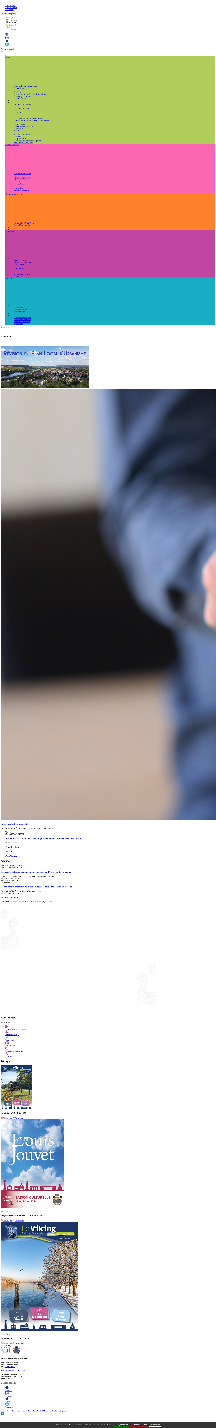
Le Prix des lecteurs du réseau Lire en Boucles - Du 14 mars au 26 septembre (36, 872)
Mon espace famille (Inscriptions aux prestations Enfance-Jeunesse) (34, 192)
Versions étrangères (8, 14)
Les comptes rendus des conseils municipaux (30, 94)
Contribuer (56, 1411)
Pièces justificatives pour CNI (14, 824)
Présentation (18, 308)
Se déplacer (14, 266)
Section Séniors (19, 312)
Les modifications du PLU (23, 108)
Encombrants (19, 264)
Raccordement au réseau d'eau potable (28, 141)
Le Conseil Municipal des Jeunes (21, 100)
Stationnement (19, 268)
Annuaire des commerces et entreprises (23, 270)
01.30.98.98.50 (10, 1367)
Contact (17, 130)
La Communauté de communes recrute (28, 118)
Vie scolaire (14, 172)
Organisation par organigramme (25, 86)
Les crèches (18, 188)
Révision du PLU (20, 112)
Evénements (18, 128)
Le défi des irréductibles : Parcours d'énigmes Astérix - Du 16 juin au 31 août (36, 887)
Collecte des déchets (17, 258)
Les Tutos (17, 182)
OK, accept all (122, 1425)
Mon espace (47, 1411)
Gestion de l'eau (15, 132)
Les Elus (17, 92)
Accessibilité (32, 1411)
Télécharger (19, 1118)
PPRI (16, 110)
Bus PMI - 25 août (9, 897)
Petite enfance (15, 186)
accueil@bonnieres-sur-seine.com (13, 1370)
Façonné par (64, 1411)
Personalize (155, 1425)
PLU (16, 106)
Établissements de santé (22, 318)
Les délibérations (20, 98)
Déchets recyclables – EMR (24, 262)
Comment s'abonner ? (22, 134)
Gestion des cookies (8, 1411)
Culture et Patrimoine (17, 221)
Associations (14, 227)
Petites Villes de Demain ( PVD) (21, 122)
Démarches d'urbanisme (22, 104)
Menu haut (5, 2)
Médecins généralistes (22, 322)
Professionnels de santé (22, 320)
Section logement (20, 310)
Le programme (19, 124)
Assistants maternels (21, 190)
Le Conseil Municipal (17, 90)
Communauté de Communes (20, 116)
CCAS (12, 305)
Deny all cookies (140, 1425)
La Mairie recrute (20, 88)
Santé (12, 316)
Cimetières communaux (22, 274)
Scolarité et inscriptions (22, 174)
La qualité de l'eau (20, 139)
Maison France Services (18, 314)
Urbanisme (14, 102)
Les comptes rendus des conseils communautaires (31, 120)
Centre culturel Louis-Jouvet (24, 223)
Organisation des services (19, 84)
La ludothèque (19, 184)
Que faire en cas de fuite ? (23, 143)
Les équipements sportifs (18, 229)
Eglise (16, 276)
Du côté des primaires (22, 178)
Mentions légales (21, 1411)
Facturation (18, 137)
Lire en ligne (7, 1118)
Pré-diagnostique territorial (23, 126)
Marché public (15, 114)
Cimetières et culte (16, 272)
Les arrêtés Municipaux (22, 96)
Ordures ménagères (21, 260)
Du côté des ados (20, 180)
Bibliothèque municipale (23, 225)
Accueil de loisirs (16, 176)
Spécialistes (18, 324)
